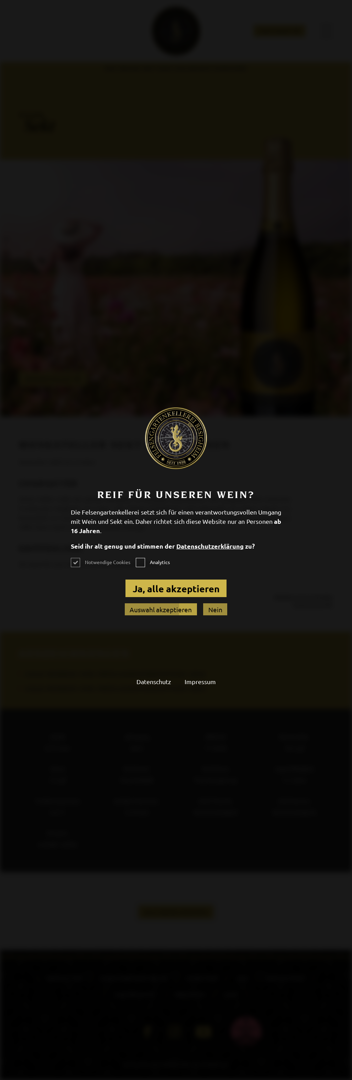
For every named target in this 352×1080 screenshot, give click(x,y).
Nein (215, 609)
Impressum (200, 681)
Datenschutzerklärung (210, 546)
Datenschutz (153, 681)
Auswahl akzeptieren (161, 609)
